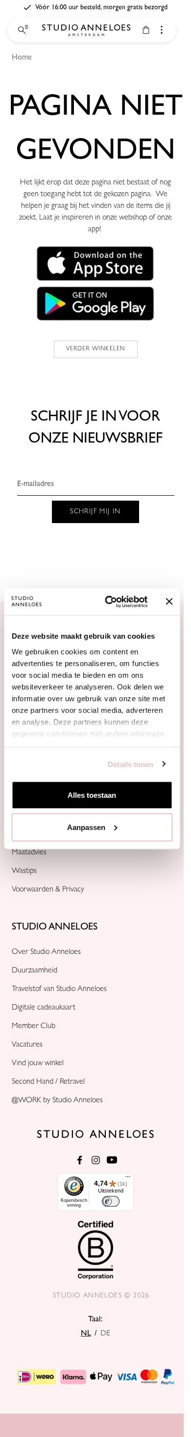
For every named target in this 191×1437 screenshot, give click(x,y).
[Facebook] (79, 1160)
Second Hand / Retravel (48, 1082)
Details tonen (130, 764)
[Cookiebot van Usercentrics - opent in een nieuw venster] (109, 601)
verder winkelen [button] (95, 349)
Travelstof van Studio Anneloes (59, 989)
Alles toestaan (92, 795)
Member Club (33, 1027)
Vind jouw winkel (38, 1064)
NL (86, 1333)
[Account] (161, 30)
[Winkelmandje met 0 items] (146, 30)
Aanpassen (86, 827)
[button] (95, 263)
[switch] (110, 1201)
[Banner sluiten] (169, 601)
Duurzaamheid (34, 971)
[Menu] (128, 1179)
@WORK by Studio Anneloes (57, 1101)
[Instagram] (96, 1160)
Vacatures (27, 1045)
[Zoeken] (22, 30)
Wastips (24, 871)
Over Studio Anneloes (46, 952)
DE (105, 1333)
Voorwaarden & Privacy (48, 890)
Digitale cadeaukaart (43, 1008)
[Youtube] (112, 1160)
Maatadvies (29, 853)
